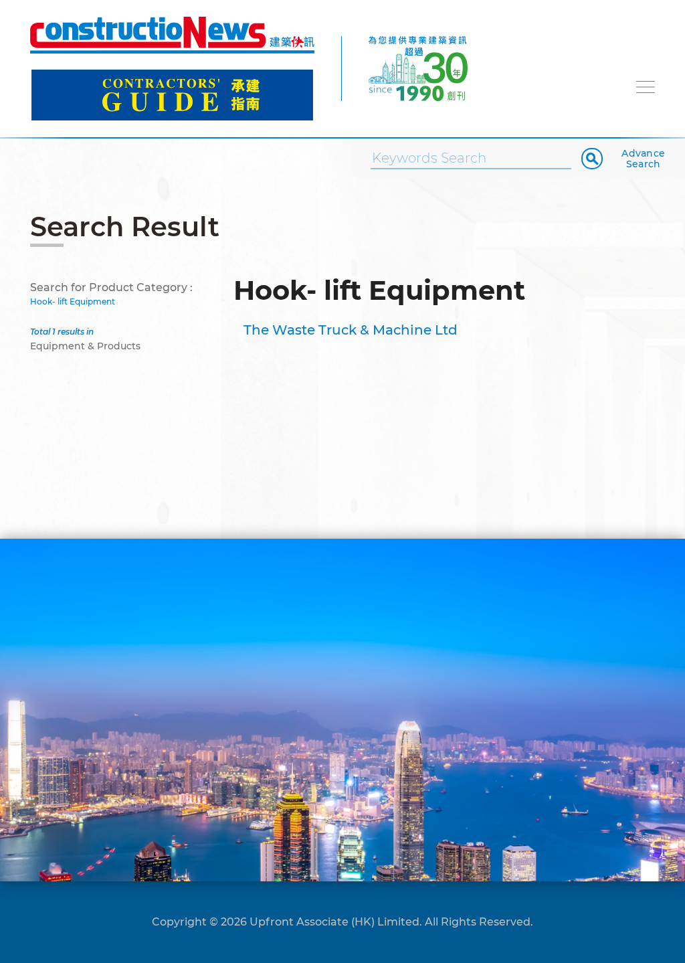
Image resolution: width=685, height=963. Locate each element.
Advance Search (643, 158)
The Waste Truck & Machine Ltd (350, 330)
